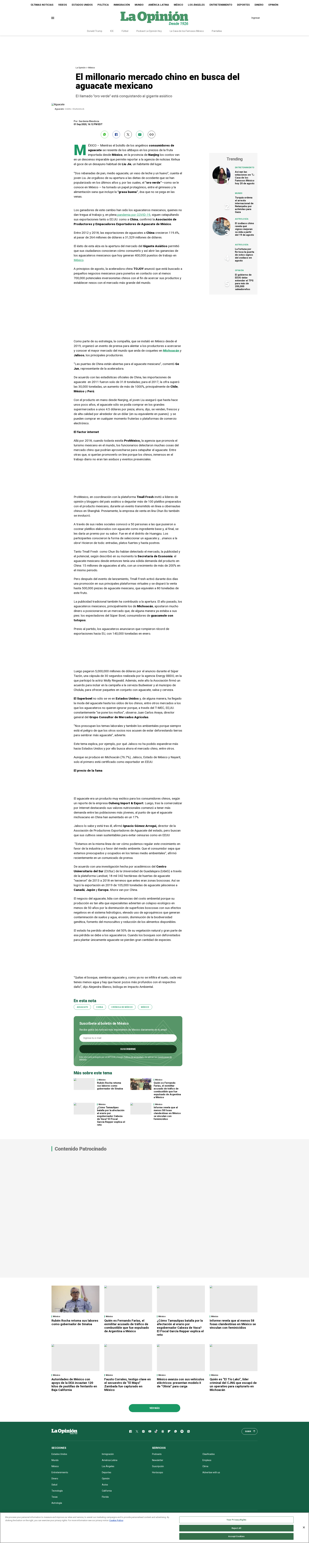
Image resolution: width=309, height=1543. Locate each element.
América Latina (158, 4)
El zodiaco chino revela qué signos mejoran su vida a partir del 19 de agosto (244, 229)
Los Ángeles (196, 4)
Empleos (206, 1460)
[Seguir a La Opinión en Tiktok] (156, 1431)
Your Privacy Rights (236, 1520)
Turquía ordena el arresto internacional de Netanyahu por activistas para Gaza (244, 205)
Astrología (241, 219)
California (107, 1490)
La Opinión (81, 67)
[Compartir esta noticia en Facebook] (116, 134)
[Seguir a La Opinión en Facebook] (130, 1431)
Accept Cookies (236, 1536)
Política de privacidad (133, 1057)
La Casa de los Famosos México (187, 31)
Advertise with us (211, 1472)
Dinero (259, 4)
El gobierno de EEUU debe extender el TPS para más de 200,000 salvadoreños (244, 282)
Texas (55, 1497)
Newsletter (157, 1460)
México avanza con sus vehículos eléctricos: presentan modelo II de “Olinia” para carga (180, 1382)
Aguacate (82, 1007)
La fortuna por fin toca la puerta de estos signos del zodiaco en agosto (244, 255)
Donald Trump (94, 31)
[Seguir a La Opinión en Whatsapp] (175, 1431)
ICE (112, 31)
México (178, 4)
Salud (54, 1484)
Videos (62, 4)
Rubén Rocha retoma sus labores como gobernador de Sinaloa (110, 1085)
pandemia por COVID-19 (133, 215)
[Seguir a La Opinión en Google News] (162, 1431)
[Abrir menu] (52, 18)
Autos (105, 1484)
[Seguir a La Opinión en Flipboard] (169, 1431)
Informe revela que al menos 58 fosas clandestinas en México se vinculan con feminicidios (167, 1113)
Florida (105, 1497)
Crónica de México (122, 1007)
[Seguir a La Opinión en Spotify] (182, 1431)
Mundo (139, 4)
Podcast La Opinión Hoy (149, 31)
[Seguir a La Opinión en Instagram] (143, 1431)
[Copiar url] (151, 134)
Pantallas (217, 31)
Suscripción (158, 1466)
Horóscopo (157, 1472)
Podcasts (157, 1454)
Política (103, 4)
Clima (205, 1466)
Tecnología (57, 1490)
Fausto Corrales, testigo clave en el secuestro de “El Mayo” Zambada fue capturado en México (127, 1384)
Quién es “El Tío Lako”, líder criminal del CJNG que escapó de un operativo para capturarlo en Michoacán (233, 1384)
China (99, 1007)
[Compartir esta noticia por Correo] (140, 134)
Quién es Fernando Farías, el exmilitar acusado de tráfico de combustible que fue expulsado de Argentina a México (167, 1090)
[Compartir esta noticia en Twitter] (128, 134)
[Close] (303, 1527)
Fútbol (125, 31)
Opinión (273, 4)
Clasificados (208, 1454)
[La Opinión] (154, 18)
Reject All (236, 1528)
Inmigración (122, 4)
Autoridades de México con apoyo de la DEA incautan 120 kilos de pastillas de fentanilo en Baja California (74, 1384)
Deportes (243, 4)
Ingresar (256, 18)
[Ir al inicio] (64, 1431)
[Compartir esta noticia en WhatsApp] (104, 134)
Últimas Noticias (42, 4)
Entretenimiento (221, 4)
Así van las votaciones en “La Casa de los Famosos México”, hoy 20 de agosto (245, 177)
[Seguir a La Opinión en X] (137, 1431)
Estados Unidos (82, 4)
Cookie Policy (116, 1520)
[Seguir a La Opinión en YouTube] (150, 1431)
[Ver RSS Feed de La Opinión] (188, 1431)
